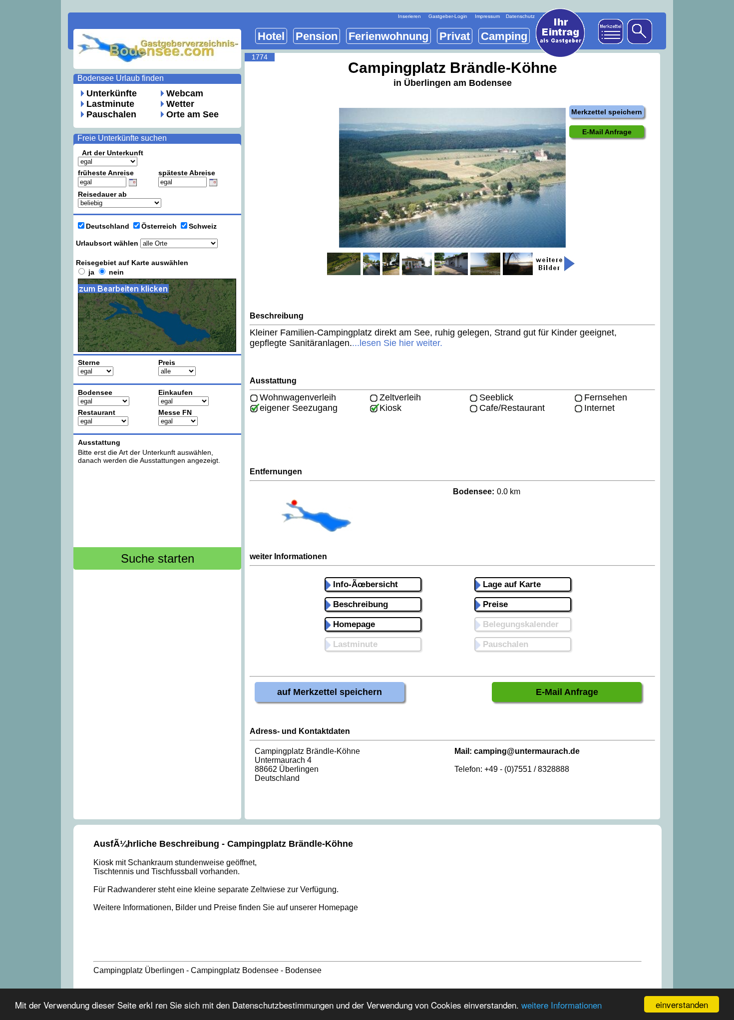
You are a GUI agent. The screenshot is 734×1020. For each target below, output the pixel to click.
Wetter (180, 104)
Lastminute (110, 104)
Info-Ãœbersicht (364, 584)
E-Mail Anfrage (567, 692)
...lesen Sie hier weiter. (397, 343)
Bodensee (303, 970)
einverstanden (682, 1004)
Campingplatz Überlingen (138, 970)
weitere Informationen (561, 1005)
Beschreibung (359, 604)
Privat (454, 36)
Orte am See (192, 114)
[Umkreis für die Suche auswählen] (163, 355)
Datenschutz (520, 16)
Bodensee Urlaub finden (120, 78)
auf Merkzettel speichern (329, 692)
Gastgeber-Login (447, 16)
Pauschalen (111, 114)
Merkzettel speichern (606, 112)
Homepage (353, 624)
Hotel (271, 36)
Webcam (184, 93)
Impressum (487, 16)
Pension (317, 36)
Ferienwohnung (388, 36)
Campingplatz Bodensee (235, 970)
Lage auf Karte (510, 584)
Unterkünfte (111, 93)
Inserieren (409, 16)
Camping (504, 36)
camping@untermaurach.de (527, 751)
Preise (494, 604)
